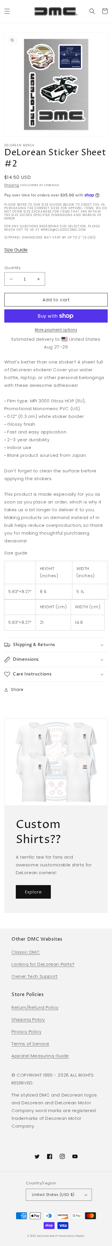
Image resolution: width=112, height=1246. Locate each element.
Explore (33, 892)
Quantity (12, 267)
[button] (7, 11)
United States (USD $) (53, 1194)
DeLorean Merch (47, 1236)
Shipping (11, 185)
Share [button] (17, 689)
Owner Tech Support (34, 976)
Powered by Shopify (72, 1236)
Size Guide (16, 250)
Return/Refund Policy (35, 1007)
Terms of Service (30, 1044)
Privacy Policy (26, 1032)
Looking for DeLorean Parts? (42, 964)
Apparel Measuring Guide (40, 1056)
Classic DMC (25, 952)
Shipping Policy (28, 1019)
